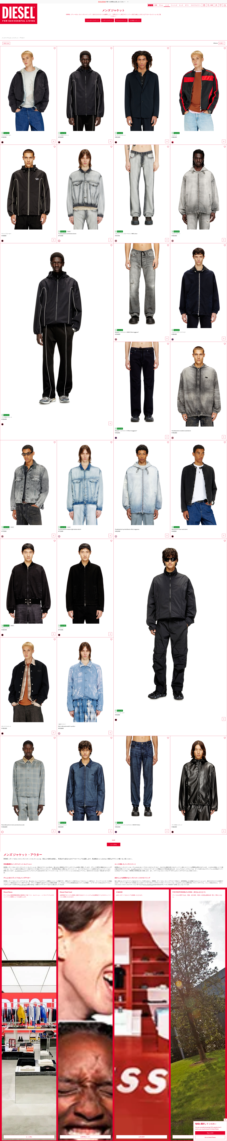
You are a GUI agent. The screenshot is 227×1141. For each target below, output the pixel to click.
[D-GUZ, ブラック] (28, 581)
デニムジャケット (121, 20)
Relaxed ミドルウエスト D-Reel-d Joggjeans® (126, 430)
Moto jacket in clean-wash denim (180, 529)
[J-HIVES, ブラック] (28, 187)
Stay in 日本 (210, 1133)
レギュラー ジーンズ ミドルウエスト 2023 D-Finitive (127, 825)
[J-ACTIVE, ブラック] (142, 88)
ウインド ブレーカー (6, 233)
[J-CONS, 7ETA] (28, 778)
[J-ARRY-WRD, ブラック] (28, 679)
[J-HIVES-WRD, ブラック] (85, 88)
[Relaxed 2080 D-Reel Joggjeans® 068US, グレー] (142, 285)
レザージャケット (108, 20)
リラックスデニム (148, 884)
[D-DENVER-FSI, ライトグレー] (85, 187)
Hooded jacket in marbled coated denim (181, 430)
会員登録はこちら (85, 1137)
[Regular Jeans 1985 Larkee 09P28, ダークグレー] (142, 187)
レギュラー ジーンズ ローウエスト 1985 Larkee (126, 233)
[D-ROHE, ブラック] (85, 581)
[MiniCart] (225, 5)
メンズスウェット (20, 870)
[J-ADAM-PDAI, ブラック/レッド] (198, 88)
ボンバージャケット (6, 726)
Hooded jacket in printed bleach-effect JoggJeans (127, 529)
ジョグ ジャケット (176, 233)
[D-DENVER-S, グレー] (28, 482)
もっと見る (113, 844)
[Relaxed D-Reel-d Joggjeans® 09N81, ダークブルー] (142, 384)
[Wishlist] (220, 5)
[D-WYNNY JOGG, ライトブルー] (142, 482)
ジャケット (174, 135)
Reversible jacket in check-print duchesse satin (13, 825)
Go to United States (210, 1137)
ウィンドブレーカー (6, 135)
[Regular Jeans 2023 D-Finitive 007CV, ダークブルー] (142, 778)
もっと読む (29, 1137)
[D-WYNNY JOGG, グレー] (198, 187)
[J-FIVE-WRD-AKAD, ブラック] (28, 88)
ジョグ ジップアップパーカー (179, 332)
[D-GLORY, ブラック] (198, 482)
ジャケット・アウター (18, 38)
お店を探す (142, 1137)
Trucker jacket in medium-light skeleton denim (69, 529)
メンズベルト (23, 884)
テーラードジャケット (120, 135)
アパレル (8, 38)
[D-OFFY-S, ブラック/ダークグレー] (198, 384)
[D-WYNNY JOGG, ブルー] (198, 285)
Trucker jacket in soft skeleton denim (67, 233)
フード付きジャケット (63, 135)
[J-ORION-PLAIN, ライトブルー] (85, 679)
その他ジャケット (135, 20)
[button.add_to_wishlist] (55, 48)
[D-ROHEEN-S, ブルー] (85, 778)
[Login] (216, 5)
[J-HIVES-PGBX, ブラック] (198, 778)
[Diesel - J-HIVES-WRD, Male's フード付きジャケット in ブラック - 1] (57, 328)
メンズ (3, 38)
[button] (113, 2)
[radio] (2, 142)
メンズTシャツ (135, 869)
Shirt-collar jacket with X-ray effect (66, 726)
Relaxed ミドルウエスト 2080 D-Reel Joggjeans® (127, 332)
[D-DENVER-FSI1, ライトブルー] (85, 482)
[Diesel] (18, 14)
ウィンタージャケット (92, 20)
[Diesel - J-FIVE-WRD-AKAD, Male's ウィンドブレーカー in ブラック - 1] (170, 624)
